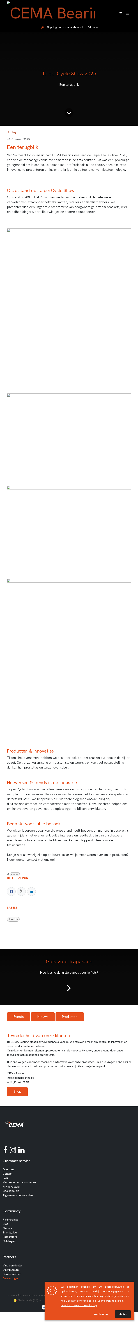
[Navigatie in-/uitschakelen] (127, 13)
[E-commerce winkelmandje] (120, 13)
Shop (17, 1091)
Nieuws (42, 1017)
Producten (69, 1017)
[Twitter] (21, 891)
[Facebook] (11, 891)
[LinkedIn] (31, 891)
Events (14, 874)
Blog (13, 132)
